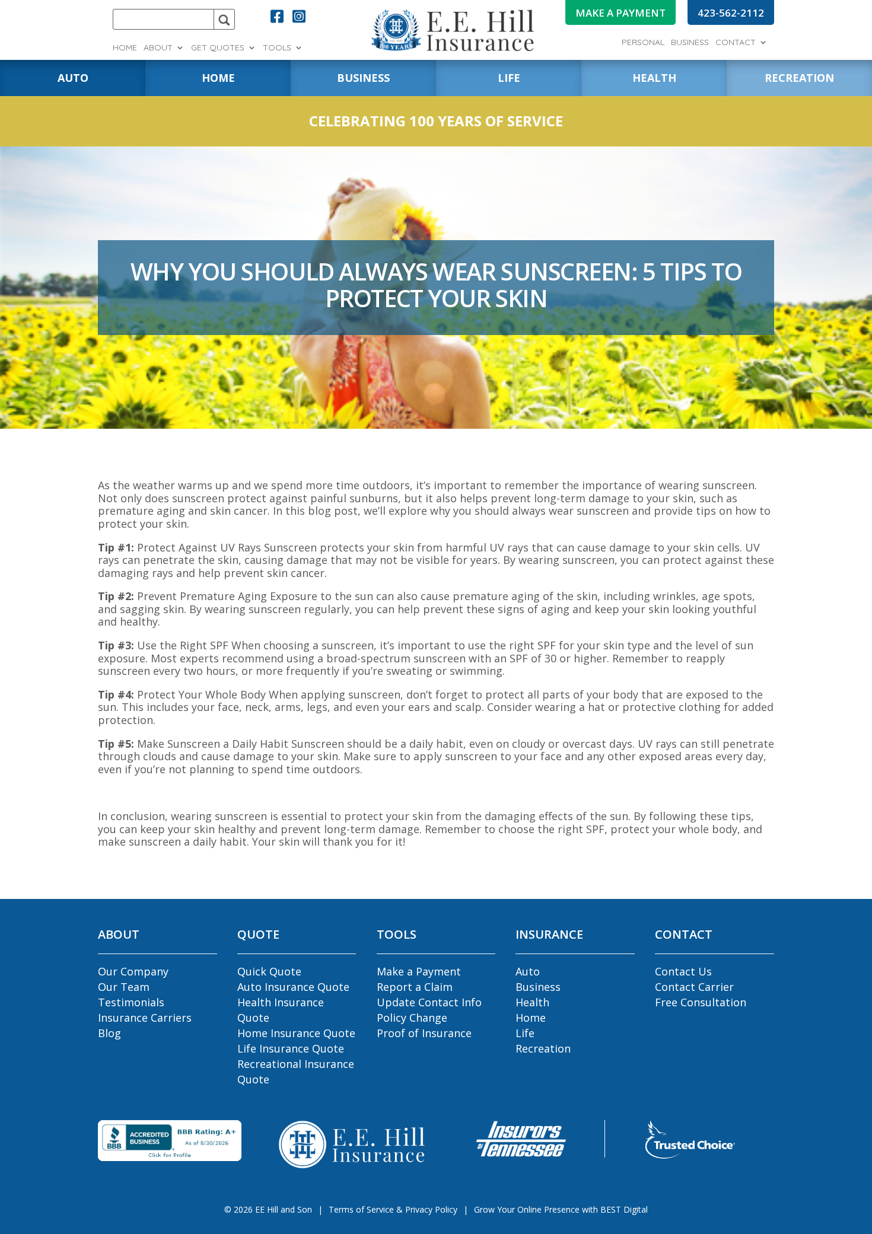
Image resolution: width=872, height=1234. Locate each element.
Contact (735, 42)
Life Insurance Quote (290, 1048)
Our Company (133, 971)
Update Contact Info (429, 1002)
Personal (643, 42)
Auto (527, 971)
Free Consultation (700, 1002)
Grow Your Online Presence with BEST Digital (561, 1209)
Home (125, 48)
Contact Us (683, 971)
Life (524, 1033)
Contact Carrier (694, 987)
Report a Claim (415, 987)
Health (532, 1002)
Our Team (123, 987)
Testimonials (131, 1002)
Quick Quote (269, 971)
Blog (109, 1033)
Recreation (543, 1048)
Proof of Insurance (424, 1033)
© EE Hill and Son (268, 1209)
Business (690, 42)
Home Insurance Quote (296, 1033)
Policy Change (412, 1017)
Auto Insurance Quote (293, 987)
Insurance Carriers (145, 1017)
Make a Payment (419, 971)
